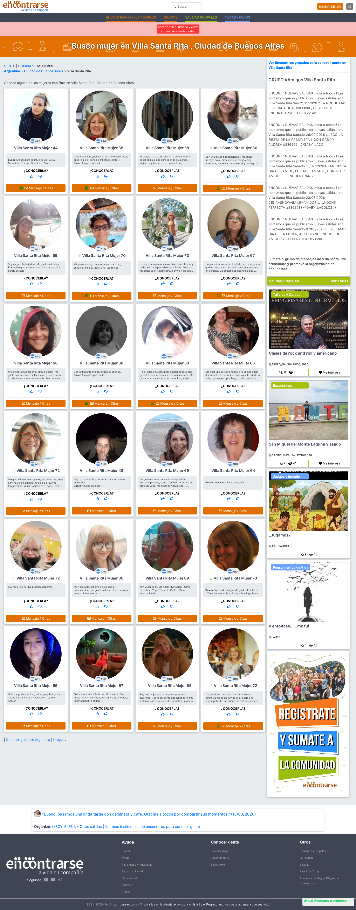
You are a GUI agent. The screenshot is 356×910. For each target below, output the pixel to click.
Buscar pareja (219, 851)
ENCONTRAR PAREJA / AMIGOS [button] (131, 17)
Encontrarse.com (123, 904)
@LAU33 (274, 637)
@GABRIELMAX (279, 455)
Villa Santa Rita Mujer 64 (233, 470)
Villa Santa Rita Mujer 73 (167, 255)
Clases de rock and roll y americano (303, 353)
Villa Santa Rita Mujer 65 (233, 363)
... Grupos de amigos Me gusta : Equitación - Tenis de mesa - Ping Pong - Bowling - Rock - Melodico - (232, 591)
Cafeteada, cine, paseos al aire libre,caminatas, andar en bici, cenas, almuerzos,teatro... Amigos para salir (101, 160)
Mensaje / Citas (40, 188)
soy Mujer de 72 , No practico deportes (30, 586)
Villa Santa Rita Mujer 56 (35, 685)
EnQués (304, 864)
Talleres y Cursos (286, 294)
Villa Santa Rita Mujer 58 (167, 148)
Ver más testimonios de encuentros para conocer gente (152, 826)
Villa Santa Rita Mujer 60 (235, 148)
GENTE (10, 66)
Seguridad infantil (132, 871)
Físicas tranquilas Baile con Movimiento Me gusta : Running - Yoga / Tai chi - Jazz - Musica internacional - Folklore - (101, 697)
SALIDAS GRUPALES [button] (201, 17)
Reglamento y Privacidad (137, 864)
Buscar (126, 851)
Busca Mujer (218, 864)
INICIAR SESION (330, 6)
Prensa (126, 891)
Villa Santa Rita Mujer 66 (101, 578)
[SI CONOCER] (31, 176)
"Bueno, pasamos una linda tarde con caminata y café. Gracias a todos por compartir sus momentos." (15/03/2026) (149, 814)
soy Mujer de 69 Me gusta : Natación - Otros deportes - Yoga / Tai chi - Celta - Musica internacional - (165, 590)
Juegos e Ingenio (286, 476)
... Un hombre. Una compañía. (225, 481)
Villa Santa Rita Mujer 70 (104, 255)
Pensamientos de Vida (290, 567)
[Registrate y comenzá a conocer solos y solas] (309, 724)
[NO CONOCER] (40, 176)
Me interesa (331, 372)
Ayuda (125, 857)
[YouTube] (52, 879)
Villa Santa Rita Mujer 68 (101, 148)
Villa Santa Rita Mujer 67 (233, 255)
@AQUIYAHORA (279, 546)
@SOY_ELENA (64, 826)
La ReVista (306, 857)
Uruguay (60, 740)
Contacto (127, 885)
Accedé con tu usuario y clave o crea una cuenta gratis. (178, 29)
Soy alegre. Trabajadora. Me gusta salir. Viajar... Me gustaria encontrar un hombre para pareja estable (35, 267)
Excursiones (283, 385)
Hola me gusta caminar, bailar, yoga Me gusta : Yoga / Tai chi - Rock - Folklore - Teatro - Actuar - (34, 697)
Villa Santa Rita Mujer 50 (167, 363)
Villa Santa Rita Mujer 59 (35, 255)
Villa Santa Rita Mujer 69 (167, 470)
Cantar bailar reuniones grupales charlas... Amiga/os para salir (98, 373)
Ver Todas (339, 281)
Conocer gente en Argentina (28, 740)
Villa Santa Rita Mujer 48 (101, 470)
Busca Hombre (220, 857)
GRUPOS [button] (170, 17)
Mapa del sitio (130, 878)
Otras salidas (91, 826)
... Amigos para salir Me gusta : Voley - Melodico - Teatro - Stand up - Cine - (32, 160)
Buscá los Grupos (311, 871)
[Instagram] (59, 879)
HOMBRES (26, 66)
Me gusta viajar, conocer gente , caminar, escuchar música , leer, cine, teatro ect (97, 266)
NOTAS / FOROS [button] (237, 17)
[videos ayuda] (349, 6)
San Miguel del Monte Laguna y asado (305, 444)
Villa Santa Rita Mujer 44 (36, 148)
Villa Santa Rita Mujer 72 (38, 470)
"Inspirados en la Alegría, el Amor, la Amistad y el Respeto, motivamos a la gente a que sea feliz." (205, 904)
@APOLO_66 (277, 364)
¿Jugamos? (279, 535)
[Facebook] (45, 879)
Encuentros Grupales (313, 851)
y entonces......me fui (289, 626)
